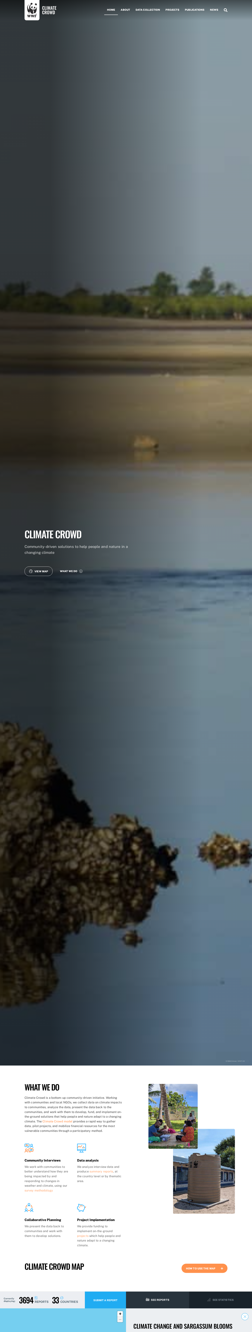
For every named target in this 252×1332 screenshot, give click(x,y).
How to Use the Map (200, 1268)
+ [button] (120, 1314)
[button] (39, 571)
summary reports (101, 1171)
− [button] (120, 1319)
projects (83, 1236)
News (214, 9)
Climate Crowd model (57, 1121)
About (125, 9)
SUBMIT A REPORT (105, 1300)
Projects (172, 9)
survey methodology (39, 1190)
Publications (194, 9)
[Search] (224, 10)
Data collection (148, 9)
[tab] (204, 1268)
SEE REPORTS (160, 1299)
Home (111, 9)
